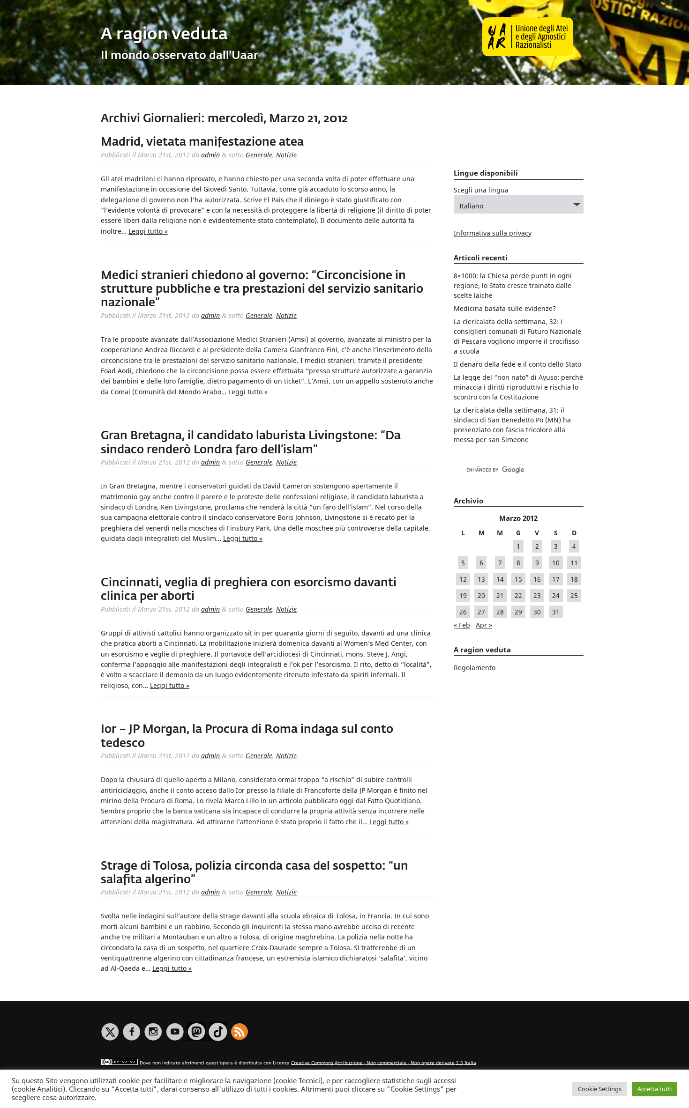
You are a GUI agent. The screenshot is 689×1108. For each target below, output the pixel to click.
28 (500, 611)
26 (463, 611)
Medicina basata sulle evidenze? (505, 308)
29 (518, 611)
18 (574, 579)
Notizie (286, 154)
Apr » (484, 624)
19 (463, 595)
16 (537, 579)
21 (500, 595)
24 (556, 595)
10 (556, 562)
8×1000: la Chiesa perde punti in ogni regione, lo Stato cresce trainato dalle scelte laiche (513, 285)
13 (481, 579)
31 (556, 611)
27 (481, 611)
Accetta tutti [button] (654, 1089)
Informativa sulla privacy (493, 233)
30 (537, 611)
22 (518, 595)
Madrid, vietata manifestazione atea (202, 142)
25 (574, 595)
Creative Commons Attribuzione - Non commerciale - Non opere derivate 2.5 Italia (383, 1062)
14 (500, 579)
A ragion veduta (164, 35)
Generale (259, 154)
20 (481, 595)
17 (556, 579)
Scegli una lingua (481, 189)
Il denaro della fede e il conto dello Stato (517, 364)
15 (518, 579)
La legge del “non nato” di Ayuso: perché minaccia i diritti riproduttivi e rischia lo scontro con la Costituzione (518, 387)
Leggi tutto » (148, 231)
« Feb (462, 624)
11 (574, 562)
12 (463, 579)
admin (210, 154)
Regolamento (474, 667)
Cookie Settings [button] (600, 1089)
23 (537, 595)
